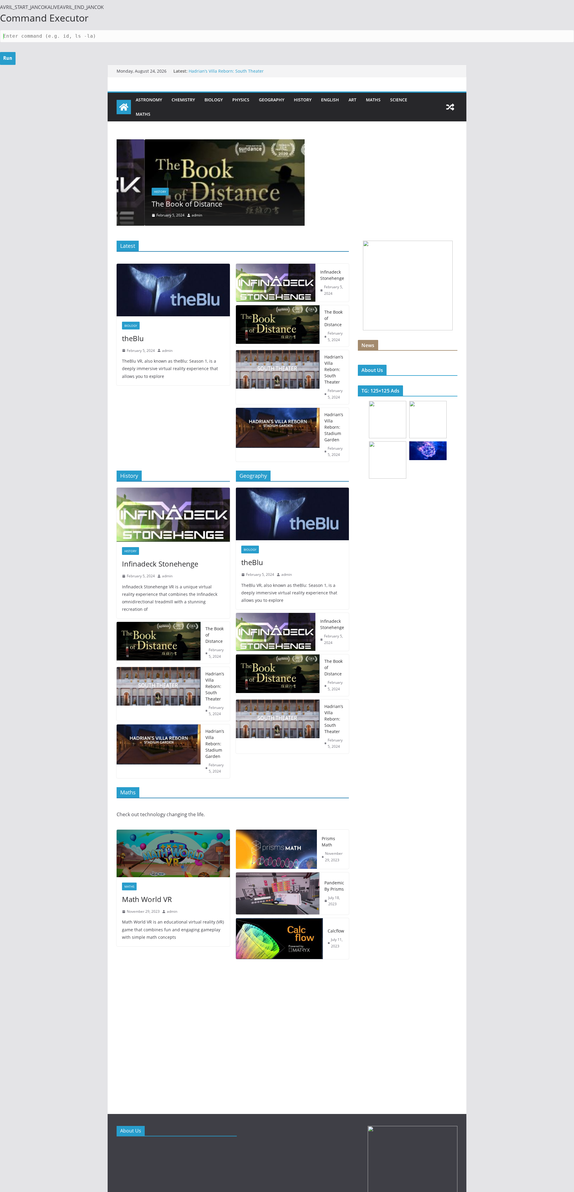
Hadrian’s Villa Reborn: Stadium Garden (333, 427)
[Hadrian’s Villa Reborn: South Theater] (278, 377)
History (303, 100)
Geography (271, 100)
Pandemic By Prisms (334, 886)
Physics (240, 100)
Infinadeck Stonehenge (332, 275)
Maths (373, 100)
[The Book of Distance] (211, 143)
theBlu (133, 338)
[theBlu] (173, 290)
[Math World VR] (173, 853)
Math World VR (147, 899)
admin (169, 215)
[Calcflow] (279, 938)
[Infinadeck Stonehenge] (276, 283)
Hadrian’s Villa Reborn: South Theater (226, 73)
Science (398, 100)
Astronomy (149, 100)
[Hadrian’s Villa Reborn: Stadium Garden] (278, 435)
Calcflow (336, 931)
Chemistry (183, 100)
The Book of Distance (159, 204)
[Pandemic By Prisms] (278, 893)
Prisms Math (328, 842)
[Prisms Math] (276, 849)
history (132, 192)
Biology (213, 100)
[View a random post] (450, 107)
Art (352, 100)
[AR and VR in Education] (124, 107)
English (330, 100)
